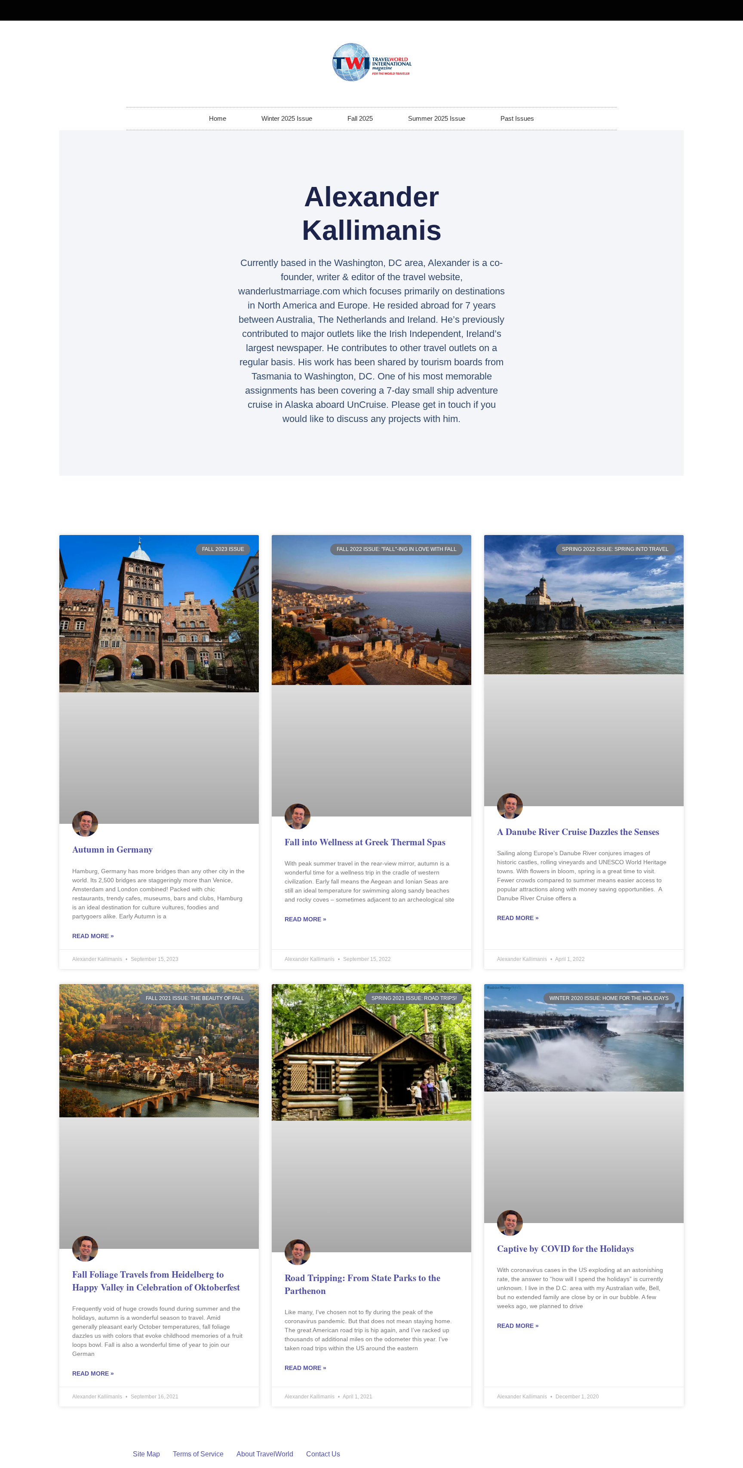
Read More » (93, 936)
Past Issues (517, 118)
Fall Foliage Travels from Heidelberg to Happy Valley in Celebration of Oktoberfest (156, 1280)
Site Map (146, 1454)
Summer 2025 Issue (436, 118)
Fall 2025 (360, 118)
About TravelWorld (264, 1454)
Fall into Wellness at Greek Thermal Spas (365, 841)
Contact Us (323, 1454)
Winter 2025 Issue (286, 118)
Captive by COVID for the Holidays (565, 1248)
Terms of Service (198, 1454)
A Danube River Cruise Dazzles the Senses (578, 831)
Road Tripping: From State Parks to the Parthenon (362, 1284)
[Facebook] (592, 10)
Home (217, 118)
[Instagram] (606, 10)
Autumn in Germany (112, 849)
